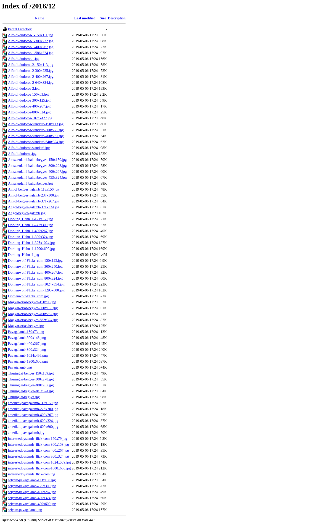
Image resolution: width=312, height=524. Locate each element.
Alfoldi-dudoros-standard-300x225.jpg (36, 130)
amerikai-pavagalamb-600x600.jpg (33, 427)
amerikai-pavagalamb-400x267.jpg (33, 415)
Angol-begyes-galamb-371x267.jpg (33, 201)
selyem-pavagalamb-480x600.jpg (32, 504)
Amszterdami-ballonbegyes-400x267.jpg (37, 171)
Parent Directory (20, 29)
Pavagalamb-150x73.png (26, 332)
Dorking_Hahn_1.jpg (23, 255)
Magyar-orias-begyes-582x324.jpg (33, 320)
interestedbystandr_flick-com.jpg (31, 474)
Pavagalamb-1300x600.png (28, 361)
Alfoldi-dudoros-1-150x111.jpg (30, 35)
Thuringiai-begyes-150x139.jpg (31, 373)
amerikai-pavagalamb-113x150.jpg (33, 403)
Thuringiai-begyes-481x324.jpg (31, 391)
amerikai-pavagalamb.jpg (26, 433)
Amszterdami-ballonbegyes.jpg (30, 183)
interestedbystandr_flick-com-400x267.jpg (38, 450)
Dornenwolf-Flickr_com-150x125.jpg (35, 260)
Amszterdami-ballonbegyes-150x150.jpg (37, 160)
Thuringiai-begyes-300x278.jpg (31, 379)
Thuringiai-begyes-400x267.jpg (31, 385)
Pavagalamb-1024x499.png (28, 355)
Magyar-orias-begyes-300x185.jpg (33, 308)
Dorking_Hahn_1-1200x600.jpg (31, 249)
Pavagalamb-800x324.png (27, 349)
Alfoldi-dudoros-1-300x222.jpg (30, 41)
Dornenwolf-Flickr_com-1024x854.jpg (36, 284)
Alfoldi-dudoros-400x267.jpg (29, 106)
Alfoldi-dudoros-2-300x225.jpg (30, 71)
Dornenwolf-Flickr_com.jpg (28, 296)
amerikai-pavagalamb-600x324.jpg (33, 421)
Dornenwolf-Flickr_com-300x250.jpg (35, 266)
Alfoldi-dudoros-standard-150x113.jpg (35, 124)
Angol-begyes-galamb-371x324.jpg (33, 207)
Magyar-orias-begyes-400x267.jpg (33, 314)
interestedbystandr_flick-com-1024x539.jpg (39, 462)
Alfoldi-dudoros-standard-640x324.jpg (36, 142)
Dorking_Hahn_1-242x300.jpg (30, 225)
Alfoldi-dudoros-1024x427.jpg (30, 118)
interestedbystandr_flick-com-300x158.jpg (38, 444)
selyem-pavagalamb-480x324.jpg (32, 498)
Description (117, 18)
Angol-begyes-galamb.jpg (26, 213)
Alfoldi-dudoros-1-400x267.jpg (30, 47)
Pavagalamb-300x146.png (27, 338)
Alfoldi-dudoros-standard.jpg (29, 148)
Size (103, 18)
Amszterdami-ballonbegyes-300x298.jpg (37, 166)
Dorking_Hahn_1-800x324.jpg (30, 237)
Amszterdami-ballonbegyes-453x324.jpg (37, 177)
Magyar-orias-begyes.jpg (26, 326)
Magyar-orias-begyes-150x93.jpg (32, 302)
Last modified (84, 18)
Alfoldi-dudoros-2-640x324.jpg (30, 82)
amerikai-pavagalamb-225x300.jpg (33, 409)
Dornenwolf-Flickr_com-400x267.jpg (35, 272)
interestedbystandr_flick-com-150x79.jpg (37, 438)
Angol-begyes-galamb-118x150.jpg (33, 189)
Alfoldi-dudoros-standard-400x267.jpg (36, 136)
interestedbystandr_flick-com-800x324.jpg (38, 456)
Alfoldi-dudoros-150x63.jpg (28, 94)
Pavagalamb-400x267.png (27, 344)
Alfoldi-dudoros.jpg (22, 154)
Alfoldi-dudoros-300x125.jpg (29, 100)
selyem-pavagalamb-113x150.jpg (32, 480)
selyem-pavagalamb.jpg (25, 510)
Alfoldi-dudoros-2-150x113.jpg (30, 65)
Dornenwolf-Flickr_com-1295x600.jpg (36, 290)
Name (39, 18)
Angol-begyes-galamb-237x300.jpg (33, 195)
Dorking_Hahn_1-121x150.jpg (30, 219)
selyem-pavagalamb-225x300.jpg (32, 486)
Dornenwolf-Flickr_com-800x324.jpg (35, 278)
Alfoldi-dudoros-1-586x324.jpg (30, 53)
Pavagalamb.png (20, 367)
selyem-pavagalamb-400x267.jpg (32, 492)
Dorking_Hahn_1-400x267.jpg (30, 231)
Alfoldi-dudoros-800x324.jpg (29, 112)
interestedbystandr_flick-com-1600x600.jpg (39, 468)
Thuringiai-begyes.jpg (24, 397)
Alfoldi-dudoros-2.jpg (24, 88)
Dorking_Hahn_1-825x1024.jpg (31, 243)
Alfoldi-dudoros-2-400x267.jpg (30, 77)
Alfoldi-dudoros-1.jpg (24, 59)
